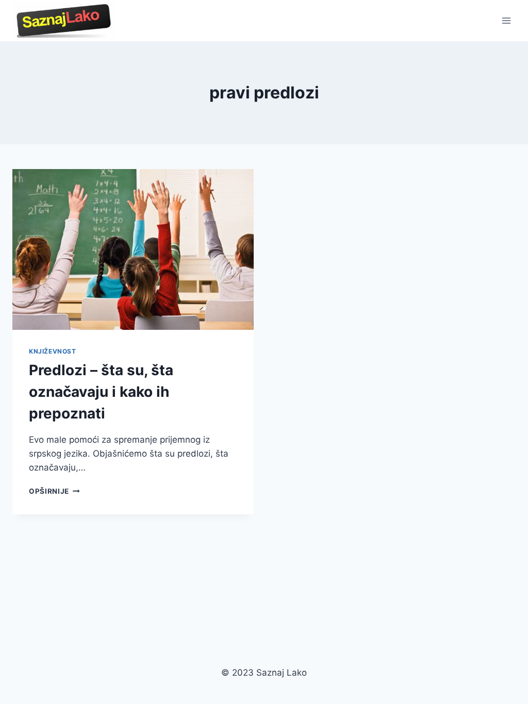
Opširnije (54, 491)
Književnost (52, 351)
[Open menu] (506, 20)
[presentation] (133, 249)
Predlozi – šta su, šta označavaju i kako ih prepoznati (101, 391)
